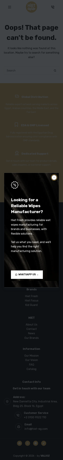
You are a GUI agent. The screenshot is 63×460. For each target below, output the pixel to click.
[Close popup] (54, 177)
